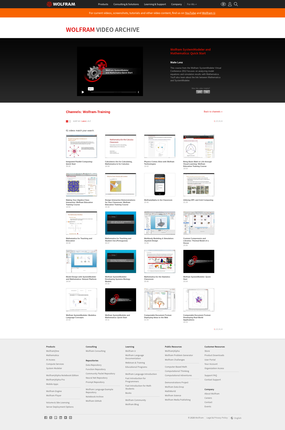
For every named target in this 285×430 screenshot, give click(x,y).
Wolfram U (208, 13)
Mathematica (52, 355)
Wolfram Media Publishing (177, 399)
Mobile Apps (52, 384)
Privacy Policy (221, 417)
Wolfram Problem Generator (179, 355)
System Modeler (54, 368)
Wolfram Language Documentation (134, 357)
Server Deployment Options (60, 406)
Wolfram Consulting (95, 350)
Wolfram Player (53, 395)
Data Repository (94, 364)
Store (207, 350)
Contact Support (213, 379)
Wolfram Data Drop (174, 386)
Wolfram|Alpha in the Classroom (158, 200)
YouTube (190, 13)
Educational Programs (136, 366)
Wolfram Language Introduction (141, 374)
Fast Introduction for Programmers (135, 380)
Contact (208, 402)
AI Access (50, 359)
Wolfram (103, 29)
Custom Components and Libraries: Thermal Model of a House (196, 240)
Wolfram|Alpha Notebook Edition (62, 375)
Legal (209, 417)
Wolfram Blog (132, 404)
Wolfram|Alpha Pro (55, 379)
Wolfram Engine (54, 391)
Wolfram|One (52, 350)
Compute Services (55, 363)
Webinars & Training (135, 362)
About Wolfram (212, 393)
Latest (83, 121)
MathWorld (170, 391)
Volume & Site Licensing (57, 402)
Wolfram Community (135, 400)
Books (128, 392)
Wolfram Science (173, 395)
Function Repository (96, 369)
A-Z (89, 121)
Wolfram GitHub (94, 400)
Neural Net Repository (97, 377)
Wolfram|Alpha (172, 350)
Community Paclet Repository (100, 373)
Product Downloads (214, 355)
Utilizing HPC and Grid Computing (198, 200)
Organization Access (214, 368)
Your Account (211, 363)
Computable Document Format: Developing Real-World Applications (197, 317)
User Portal (210, 359)
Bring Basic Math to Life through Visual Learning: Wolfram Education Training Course (197, 164)
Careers (208, 397)
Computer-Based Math (176, 366)
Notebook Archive (94, 396)
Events (208, 406)
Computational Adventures (178, 375)
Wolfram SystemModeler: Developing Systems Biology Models (117, 279)
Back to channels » (213, 111)
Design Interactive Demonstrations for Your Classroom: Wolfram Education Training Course (120, 202)
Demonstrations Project (176, 382)
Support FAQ (211, 375)
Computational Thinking (177, 371)
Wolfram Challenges (175, 359)
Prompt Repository (95, 382)
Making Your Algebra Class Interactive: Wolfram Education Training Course (79, 202)
